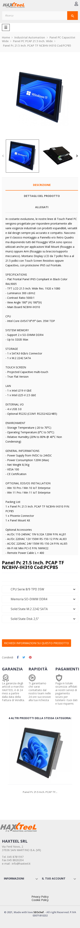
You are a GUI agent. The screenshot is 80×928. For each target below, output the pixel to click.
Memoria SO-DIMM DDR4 (26, 599)
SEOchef (38, 912)
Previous (3, 156)
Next (77, 156)
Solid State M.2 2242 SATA (26, 609)
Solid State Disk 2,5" (22, 619)
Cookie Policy (40, 900)
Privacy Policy (40, 896)
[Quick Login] (76, 4)
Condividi (18, 657)
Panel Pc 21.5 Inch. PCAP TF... (40, 792)
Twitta (23, 657)
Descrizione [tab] (42, 185)
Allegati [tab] (41, 207)
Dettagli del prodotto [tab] (42, 196)
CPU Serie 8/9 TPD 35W (24, 589)
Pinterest (30, 657)
